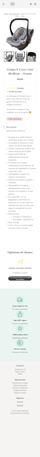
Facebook (20, 402)
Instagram (20, 405)
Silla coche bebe (14, 14)
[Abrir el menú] (3, 4)
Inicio (6, 14)
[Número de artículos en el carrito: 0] (35, 4)
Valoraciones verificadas (20, 338)
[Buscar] (31, 4)
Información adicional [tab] (15, 131)
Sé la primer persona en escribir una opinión (20, 278)
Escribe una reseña (15, 92)
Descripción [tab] (11, 127)
